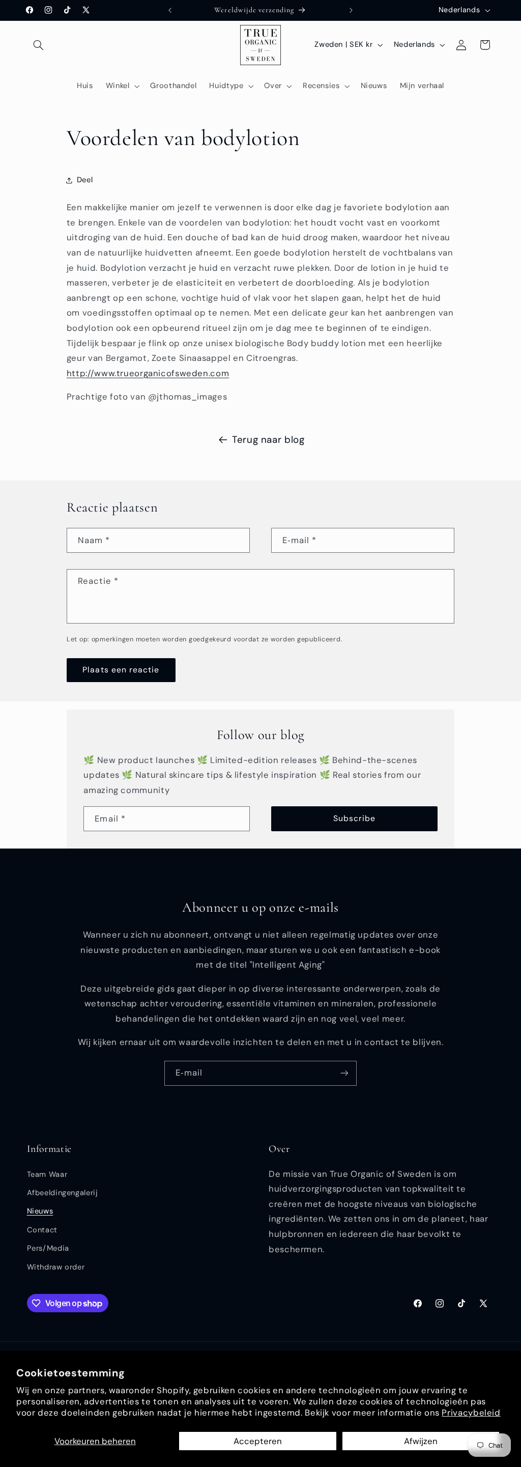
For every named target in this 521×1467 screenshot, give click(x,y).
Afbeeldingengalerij (62, 1193)
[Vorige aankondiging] (170, 10)
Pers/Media (48, 1248)
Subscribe (354, 818)
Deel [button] (85, 180)
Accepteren (258, 1441)
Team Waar (47, 1174)
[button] (38, 45)
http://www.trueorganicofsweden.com (148, 373)
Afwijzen (421, 1441)
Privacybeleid (471, 1412)
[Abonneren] (344, 1073)
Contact (42, 1230)
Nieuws (40, 1211)
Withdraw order (56, 1267)
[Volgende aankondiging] (351, 10)
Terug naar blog (268, 439)
